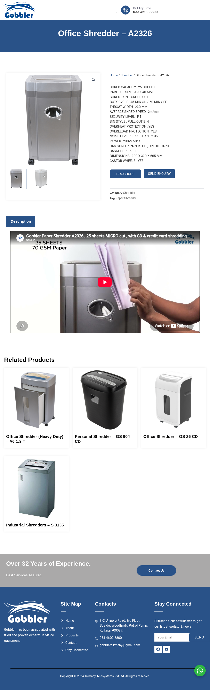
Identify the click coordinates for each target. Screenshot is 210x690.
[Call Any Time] (125, 10)
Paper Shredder (126, 198)
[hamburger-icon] (112, 10)
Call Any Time (142, 8)
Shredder (127, 75)
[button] (93, 79)
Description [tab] (21, 221)
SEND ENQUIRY (159, 174)
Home (114, 75)
